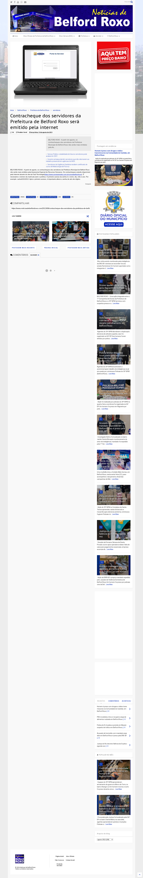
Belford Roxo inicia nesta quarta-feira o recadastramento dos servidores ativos (70, 236)
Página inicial (51, 248)
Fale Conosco (59, 860)
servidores (56, 110)
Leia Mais (110, 268)
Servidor (98, 36)
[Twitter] (11, 2)
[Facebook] (14, 2)
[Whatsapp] (21, 2)
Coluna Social (70, 860)
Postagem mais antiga (78, 248)
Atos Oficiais (70, 856)
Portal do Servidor (59, 864)
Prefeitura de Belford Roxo (39, 110)
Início (16, 36)
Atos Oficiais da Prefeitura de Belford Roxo (38, 36)
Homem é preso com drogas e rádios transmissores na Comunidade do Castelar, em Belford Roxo (112, 153)
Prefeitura (84, 36)
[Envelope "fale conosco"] (25, 2)
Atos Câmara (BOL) (66, 36)
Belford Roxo (113, 36)
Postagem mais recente (23, 248)
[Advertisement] (27, 150)
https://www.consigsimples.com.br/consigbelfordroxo (63, 174)
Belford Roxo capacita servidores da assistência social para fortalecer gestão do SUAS (29, 236)
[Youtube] (18, 2)
